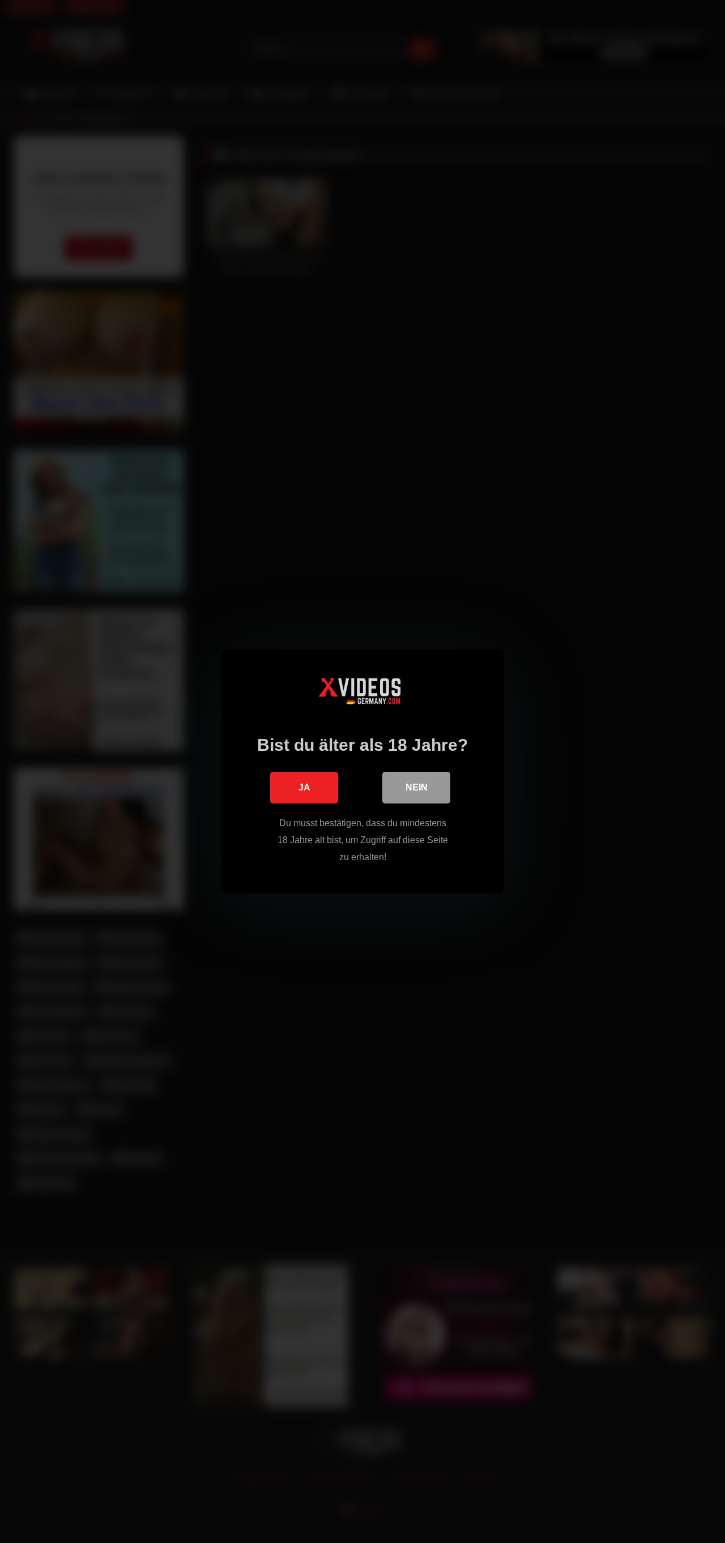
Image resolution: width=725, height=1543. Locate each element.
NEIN (417, 787)
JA (304, 787)
